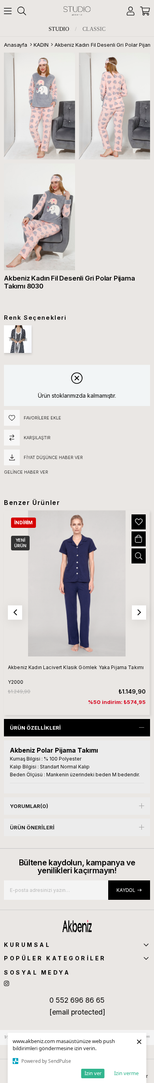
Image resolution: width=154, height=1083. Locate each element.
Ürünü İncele (138, 556)
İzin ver (93, 1073)
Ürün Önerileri (32, 827)
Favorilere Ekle (138, 522)
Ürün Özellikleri (35, 728)
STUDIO (59, 29)
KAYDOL (125, 890)
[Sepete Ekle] (138, 539)
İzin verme (126, 1073)
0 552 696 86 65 (77, 1000)
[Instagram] (6, 983)
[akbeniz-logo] (77, 926)
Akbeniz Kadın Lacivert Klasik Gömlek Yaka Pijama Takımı (76, 667)
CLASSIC (94, 29)
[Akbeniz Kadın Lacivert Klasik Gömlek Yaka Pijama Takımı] (77, 583)
